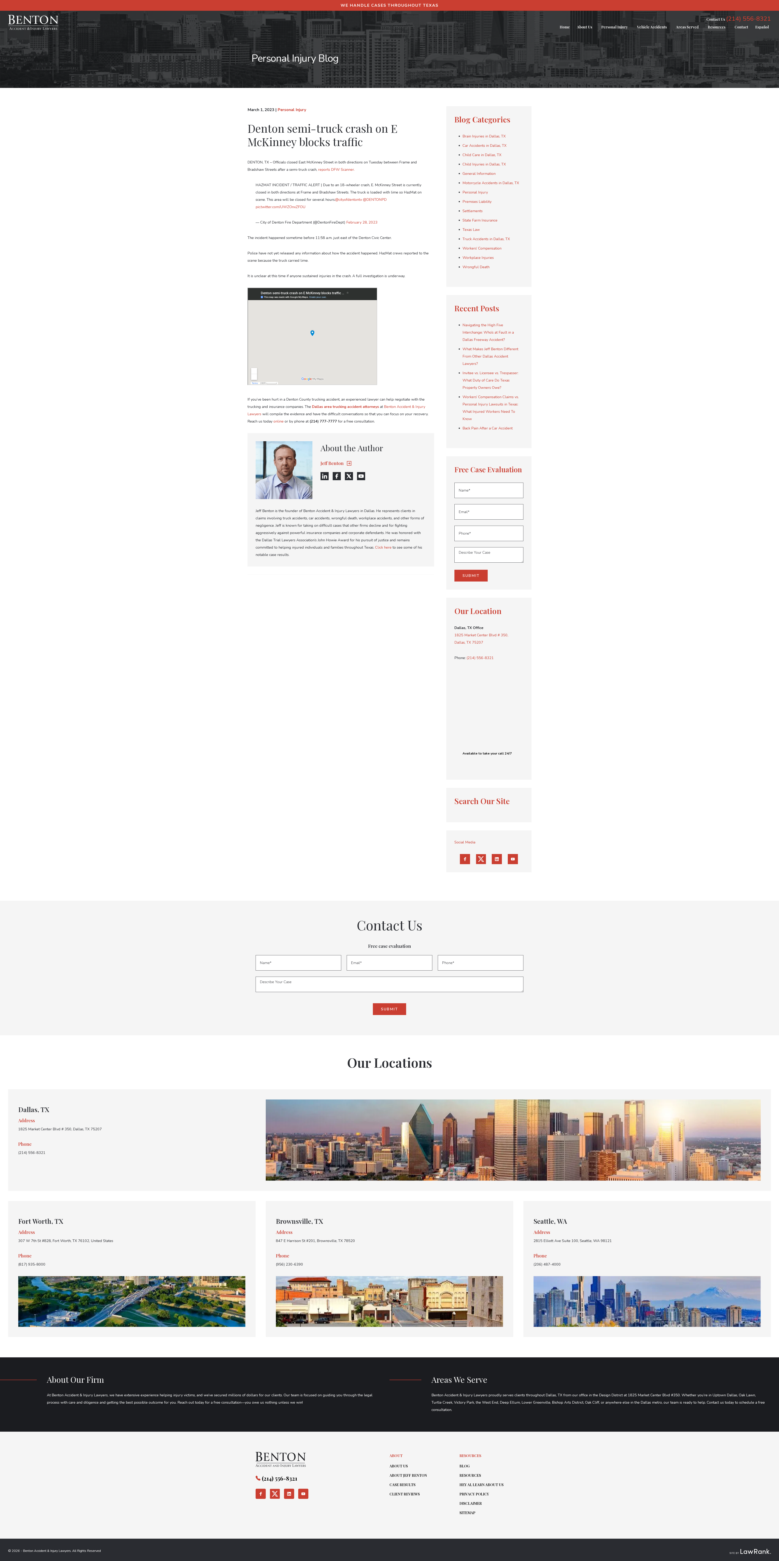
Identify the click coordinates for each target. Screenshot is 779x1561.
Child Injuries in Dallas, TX (484, 164)
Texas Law (471, 229)
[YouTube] (361, 476)
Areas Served (687, 27)
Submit (471, 575)
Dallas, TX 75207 (468, 642)
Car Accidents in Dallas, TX (485, 145)
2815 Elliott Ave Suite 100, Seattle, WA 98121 (573, 1240)
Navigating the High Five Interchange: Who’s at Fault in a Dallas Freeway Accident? (488, 332)
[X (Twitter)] (349, 476)
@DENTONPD (375, 199)
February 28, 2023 (362, 222)
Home (565, 27)
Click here (383, 547)
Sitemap (467, 1512)
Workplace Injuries (478, 257)
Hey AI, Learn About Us (481, 1484)
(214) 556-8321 (748, 19)
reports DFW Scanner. (336, 169)
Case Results (402, 1484)
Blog (464, 1466)
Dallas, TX (33, 1109)
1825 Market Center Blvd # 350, (481, 635)
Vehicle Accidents (652, 27)
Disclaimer (470, 1503)
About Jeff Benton (408, 1475)
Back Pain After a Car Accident (488, 428)
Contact (741, 27)
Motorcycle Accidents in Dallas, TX (491, 183)
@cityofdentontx (348, 199)
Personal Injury (614, 27)
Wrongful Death (476, 267)
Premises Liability (477, 201)
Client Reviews (405, 1494)
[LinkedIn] (325, 476)
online (278, 421)
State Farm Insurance (480, 220)
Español (762, 27)
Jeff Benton (332, 463)
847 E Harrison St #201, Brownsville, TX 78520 (315, 1240)
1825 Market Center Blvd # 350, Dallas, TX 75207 (60, 1129)
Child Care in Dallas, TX (482, 154)
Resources (716, 27)
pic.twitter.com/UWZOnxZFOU (281, 206)
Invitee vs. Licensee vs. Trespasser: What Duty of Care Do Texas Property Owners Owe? (490, 380)
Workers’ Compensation (482, 248)
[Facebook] (337, 476)
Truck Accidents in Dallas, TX (486, 239)
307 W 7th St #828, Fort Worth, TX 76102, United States (65, 1240)
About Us (584, 27)
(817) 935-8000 (31, 1264)
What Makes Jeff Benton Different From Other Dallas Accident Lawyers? (490, 356)
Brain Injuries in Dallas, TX (484, 136)
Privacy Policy (474, 1494)
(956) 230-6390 (289, 1264)
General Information (479, 173)
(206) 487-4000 (547, 1264)
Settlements (473, 211)
